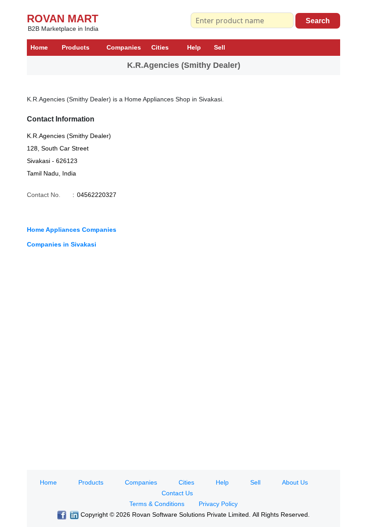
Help (194, 47)
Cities (160, 47)
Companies (124, 47)
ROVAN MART (62, 19)
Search (318, 21)
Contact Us (177, 493)
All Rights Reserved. (281, 514)
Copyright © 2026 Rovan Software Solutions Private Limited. (166, 514)
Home (39, 47)
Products (76, 47)
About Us (295, 482)
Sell (219, 47)
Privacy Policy (218, 503)
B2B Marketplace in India (63, 28)
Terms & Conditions (156, 503)
